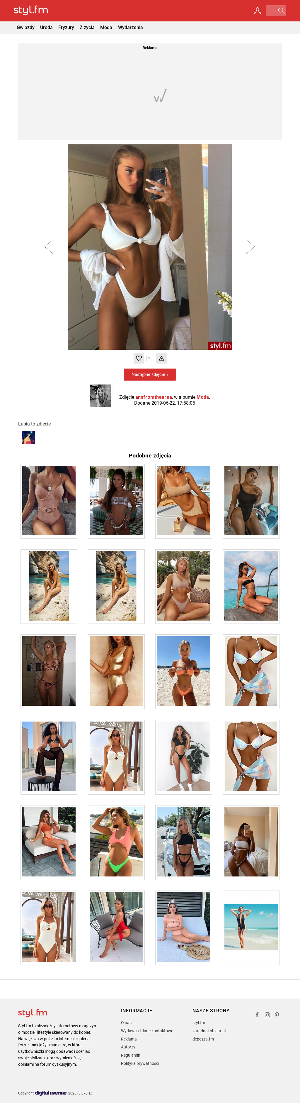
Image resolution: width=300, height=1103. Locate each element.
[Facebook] (257, 1015)
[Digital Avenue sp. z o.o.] (51, 1093)
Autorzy (128, 1047)
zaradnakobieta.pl (209, 1030)
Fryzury (66, 27)
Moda (106, 27)
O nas (126, 1022)
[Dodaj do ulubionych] (139, 358)
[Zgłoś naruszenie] (161, 358)
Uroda (46, 27)
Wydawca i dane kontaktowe (147, 1030)
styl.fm (198, 1022)
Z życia (87, 27)
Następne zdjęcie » (150, 374)
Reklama (129, 1039)
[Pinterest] (277, 1015)
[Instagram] (267, 1015)
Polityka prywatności (140, 1063)
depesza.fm (203, 1039)
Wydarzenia (130, 27)
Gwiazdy (26, 27)
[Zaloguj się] (257, 10)
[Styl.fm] (37, 11)
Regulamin (130, 1055)
